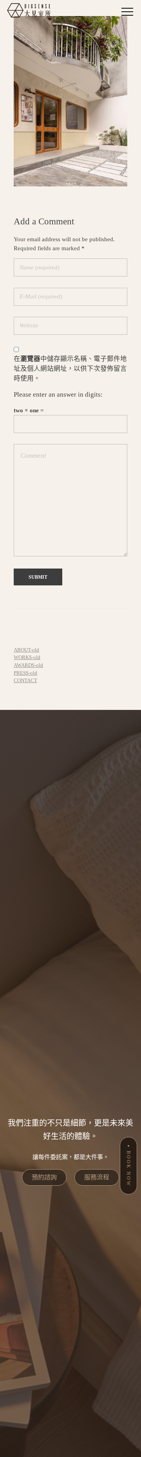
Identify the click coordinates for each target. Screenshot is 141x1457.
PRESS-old (25, 673)
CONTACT (25, 680)
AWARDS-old (28, 665)
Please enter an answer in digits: (58, 394)
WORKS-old (27, 657)
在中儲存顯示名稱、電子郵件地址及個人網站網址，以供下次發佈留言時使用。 (70, 368)
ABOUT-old (26, 650)
